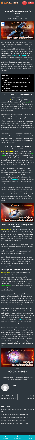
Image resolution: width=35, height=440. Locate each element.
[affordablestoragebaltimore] (9, 3)
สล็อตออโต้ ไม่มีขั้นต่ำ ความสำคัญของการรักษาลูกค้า (9, 397)
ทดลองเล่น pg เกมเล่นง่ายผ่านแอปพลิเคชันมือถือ (14, 415)
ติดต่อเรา (24, 434)
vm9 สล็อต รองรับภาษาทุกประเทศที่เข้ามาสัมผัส (14, 423)
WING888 (17, 9)
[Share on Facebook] (12, 371)
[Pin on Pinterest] (22, 371)
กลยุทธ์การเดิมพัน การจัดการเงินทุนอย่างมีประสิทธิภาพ (15, 87)
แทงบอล (20, 320)
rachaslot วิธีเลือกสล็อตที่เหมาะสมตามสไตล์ (13, 420)
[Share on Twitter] (16, 371)
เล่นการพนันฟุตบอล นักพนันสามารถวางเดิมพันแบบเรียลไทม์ (16, 83)
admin (25, 18)
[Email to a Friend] (19, 371)
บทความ (30, 434)
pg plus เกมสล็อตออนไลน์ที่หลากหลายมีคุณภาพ (14, 418)
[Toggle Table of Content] (30, 76)
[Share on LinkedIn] (25, 371)
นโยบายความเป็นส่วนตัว (15, 434)
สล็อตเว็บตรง (23, 379)
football (15, 179)
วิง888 (18, 379)
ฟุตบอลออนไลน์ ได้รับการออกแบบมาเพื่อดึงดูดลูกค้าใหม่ (16, 79)
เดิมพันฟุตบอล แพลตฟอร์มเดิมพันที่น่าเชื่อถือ (16, 90)
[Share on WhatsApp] (9, 371)
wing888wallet (12, 379)
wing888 (5, 434)
